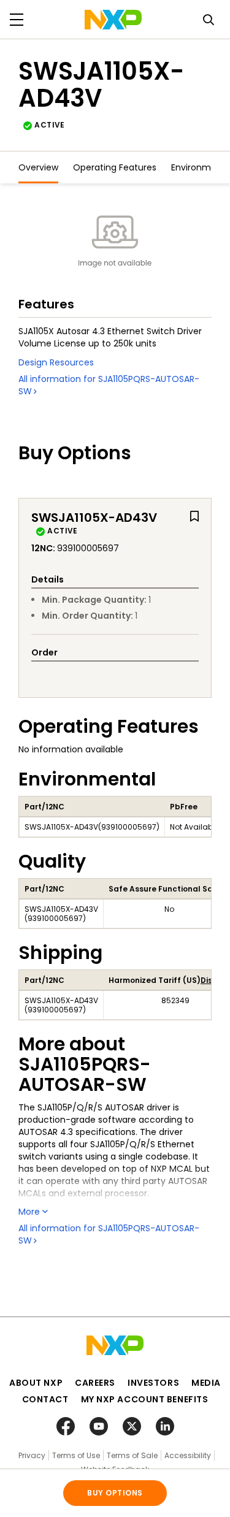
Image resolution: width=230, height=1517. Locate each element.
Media (206, 1383)
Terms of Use (76, 1455)
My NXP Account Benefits (145, 1399)
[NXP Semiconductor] (113, 20)
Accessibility (187, 1455)
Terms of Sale (132, 1455)
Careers (95, 1383)
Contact (45, 1399)
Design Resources (56, 362)
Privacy (31, 1455)
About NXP (36, 1383)
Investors (153, 1383)
